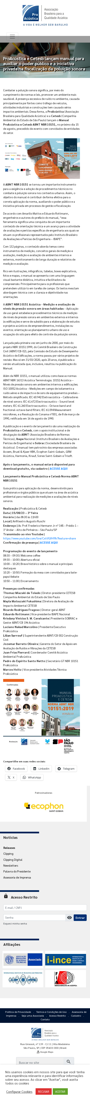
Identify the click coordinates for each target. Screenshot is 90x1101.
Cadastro (76, 1015)
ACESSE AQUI (59, 468)
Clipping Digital (12, 859)
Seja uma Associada (33, 1015)
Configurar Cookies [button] (19, 1091)
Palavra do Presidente (17, 871)
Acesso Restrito (57, 1015)
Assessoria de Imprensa (17, 877)
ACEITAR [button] (60, 1091)
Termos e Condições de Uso (51, 1011)
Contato (45, 1019)
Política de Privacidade (18, 1011)
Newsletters (10, 865)
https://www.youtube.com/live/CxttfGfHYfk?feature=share (39, 538)
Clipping (8, 853)
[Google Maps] (45, 1052)
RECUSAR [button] (43, 1091)
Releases (9, 847)
